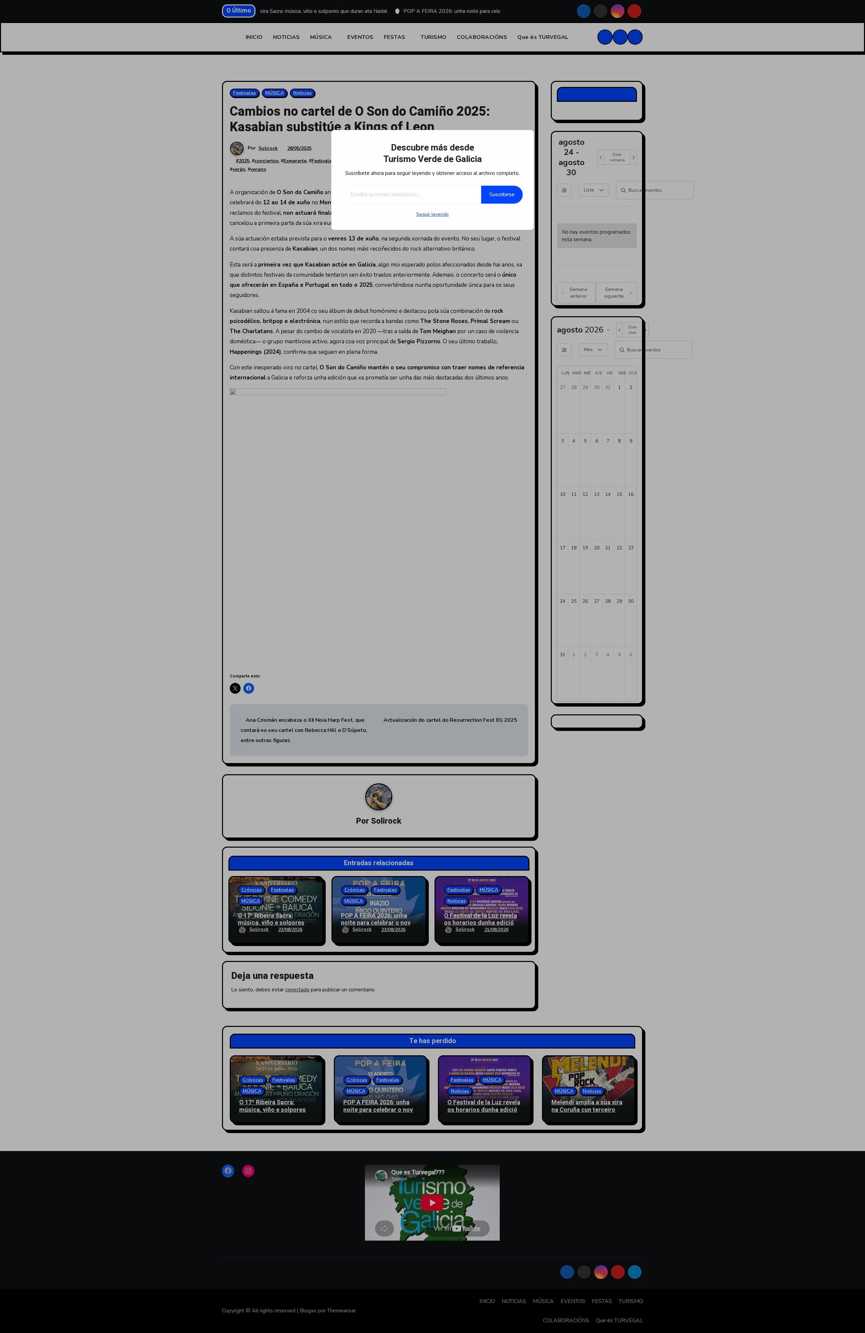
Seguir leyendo (432, 214)
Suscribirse (502, 194)
